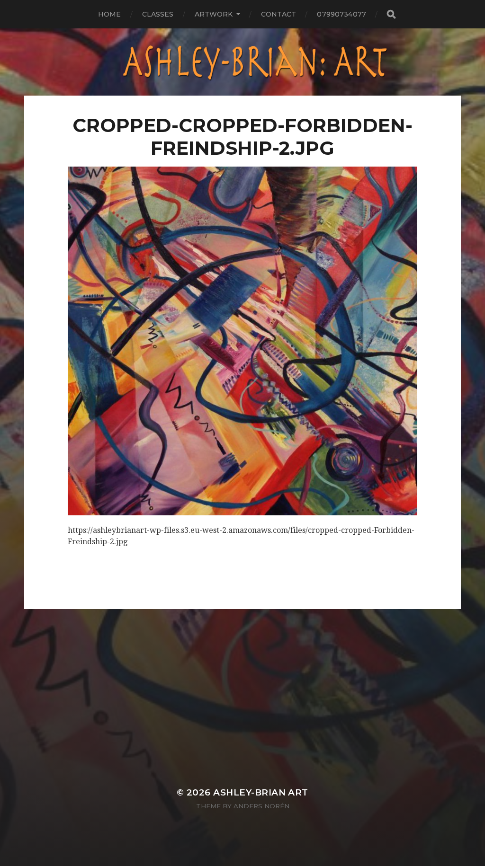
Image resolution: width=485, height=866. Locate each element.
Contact (278, 14)
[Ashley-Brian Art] (242, 62)
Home (109, 14)
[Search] (391, 14)
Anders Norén (261, 806)
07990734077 (341, 14)
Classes (158, 14)
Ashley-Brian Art (260, 792)
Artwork (214, 14)
